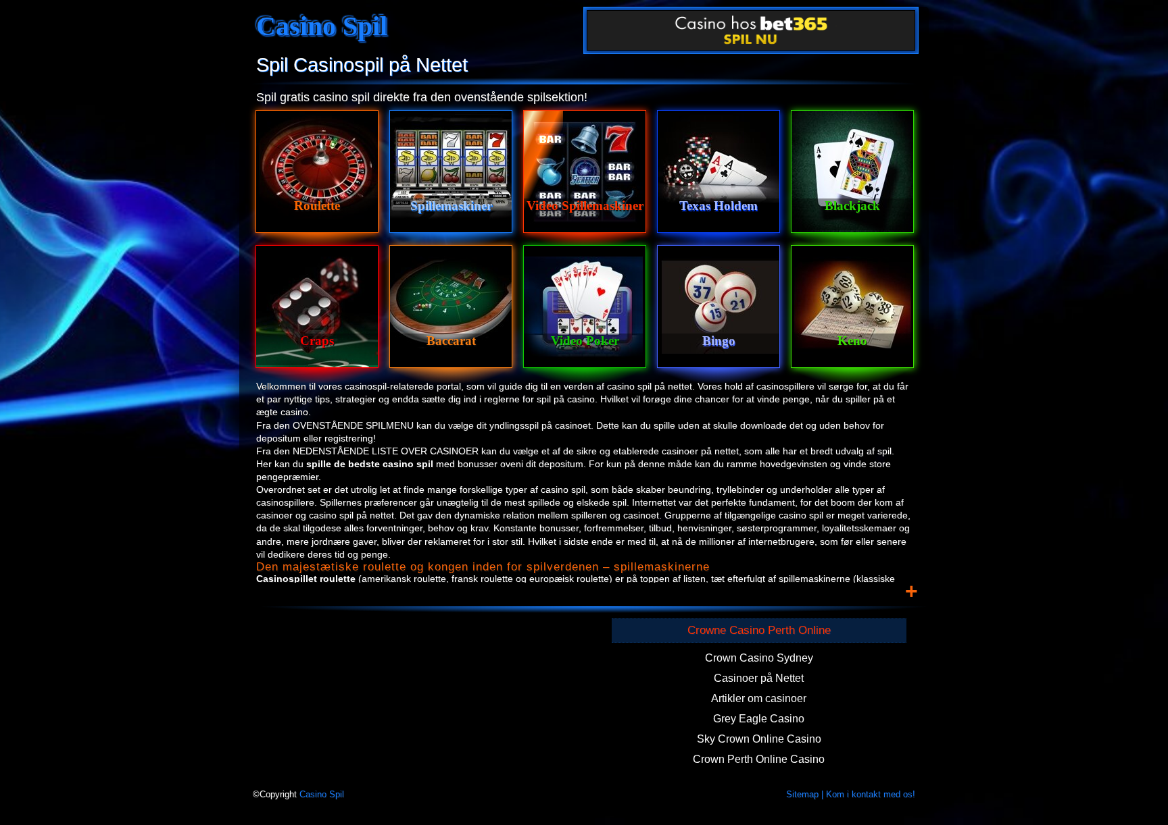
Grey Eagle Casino (758, 718)
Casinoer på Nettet (759, 678)
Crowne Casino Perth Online (759, 630)
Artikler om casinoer (758, 698)
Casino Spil (321, 26)
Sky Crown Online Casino (759, 739)
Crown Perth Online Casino (759, 759)
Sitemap (802, 794)
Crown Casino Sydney (759, 658)
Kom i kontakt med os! (870, 794)
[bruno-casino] (751, 32)
